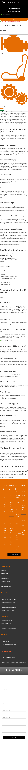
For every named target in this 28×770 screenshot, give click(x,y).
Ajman (23, 491)
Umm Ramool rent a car (5, 522)
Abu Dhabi (20, 240)
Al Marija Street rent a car (17, 548)
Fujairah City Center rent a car (23, 534)
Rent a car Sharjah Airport (7, 623)
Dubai (14, 240)
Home (9, 11)
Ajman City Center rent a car (23, 499)
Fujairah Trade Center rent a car (23, 524)
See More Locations (14, 554)
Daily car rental (4, 573)
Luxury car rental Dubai (6, 586)
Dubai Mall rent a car (5, 505)
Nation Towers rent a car (11, 512)
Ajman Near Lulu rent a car (23, 509)
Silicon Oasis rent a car (5, 531)
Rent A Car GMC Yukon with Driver (8, 599)
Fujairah (23, 516)
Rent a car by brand (5, 581)
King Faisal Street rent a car (17, 527)
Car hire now (4, 570)
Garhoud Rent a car (18, 497)
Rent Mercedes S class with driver (8, 605)
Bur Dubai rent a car (5, 514)
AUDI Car (10, 322)
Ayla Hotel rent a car (11, 543)
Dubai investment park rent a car (6, 541)
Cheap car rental (5, 578)
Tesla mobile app (4, 313)
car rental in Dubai (16, 350)
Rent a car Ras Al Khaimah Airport (8, 628)
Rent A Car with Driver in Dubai (8, 597)
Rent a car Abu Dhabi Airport (7, 626)
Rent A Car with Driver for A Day (8, 602)
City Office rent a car (11, 496)
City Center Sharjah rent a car (17, 516)
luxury (13, 337)
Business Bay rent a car (5, 496)
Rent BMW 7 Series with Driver (7, 610)
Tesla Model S (3, 307)
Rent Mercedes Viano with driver (8, 607)
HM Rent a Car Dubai (10, 662)
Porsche (3, 334)
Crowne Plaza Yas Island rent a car (11, 533)
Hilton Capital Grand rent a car (11, 521)
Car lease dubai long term (7, 584)
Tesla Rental (11, 306)
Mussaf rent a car (11, 504)
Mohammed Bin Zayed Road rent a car (18, 538)
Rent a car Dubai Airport (6, 620)
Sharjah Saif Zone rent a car (17, 506)
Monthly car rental (5, 576)
